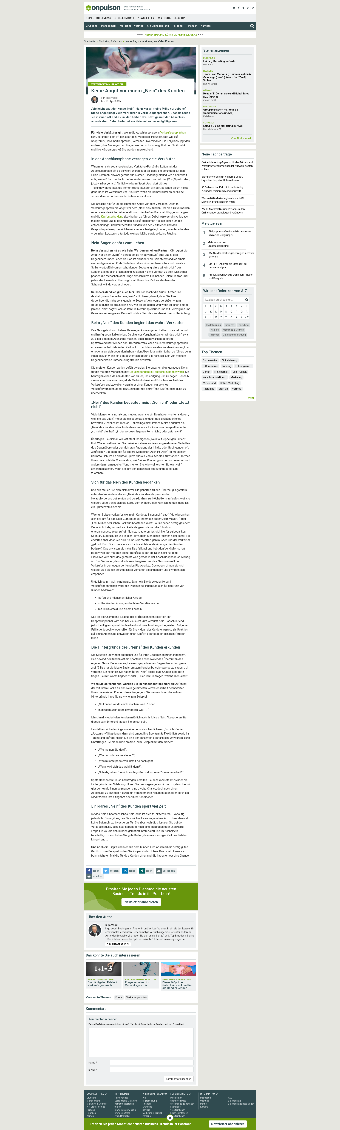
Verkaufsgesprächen (173, 132)
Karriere (206, 25)
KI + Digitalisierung (158, 25)
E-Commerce (210, 366)
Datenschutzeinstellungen (241, 1104)
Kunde (119, 997)
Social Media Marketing (126, 1101)
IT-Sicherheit (221, 371)
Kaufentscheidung (112, 216)
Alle (144, 1098)
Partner (203, 1104)
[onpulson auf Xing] (243, 8)
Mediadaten (176, 1098)
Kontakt (204, 1107)
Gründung (92, 25)
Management (108, 25)
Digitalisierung (213, 325)
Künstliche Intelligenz (214, 377)
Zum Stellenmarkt (241, 138)
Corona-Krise (210, 360)
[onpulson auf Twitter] (234, 8)
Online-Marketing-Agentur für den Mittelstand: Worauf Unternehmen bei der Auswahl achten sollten (227, 166)
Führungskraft (243, 366)
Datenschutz (234, 1101)
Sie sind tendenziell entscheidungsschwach (156, 372)
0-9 (247, 316)
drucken (97, 876)
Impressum (205, 1098)
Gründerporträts (122, 1113)
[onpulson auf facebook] (239, 8)
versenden (169, 870)
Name (93, 1062)
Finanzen (192, 25)
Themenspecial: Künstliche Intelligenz (170, 34)
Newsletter (146, 18)
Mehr (251, 397)
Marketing (236, 377)
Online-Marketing (229, 383)
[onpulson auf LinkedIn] (248, 8)
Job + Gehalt (240, 371)
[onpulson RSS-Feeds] (253, 8)
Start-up (223, 388)
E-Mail (93, 1069)
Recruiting (208, 388)
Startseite (89, 41)
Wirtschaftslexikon (172, 18)
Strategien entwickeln (125, 1110)
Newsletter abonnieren (141, 902)
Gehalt (206, 371)
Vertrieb (236, 388)
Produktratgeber (122, 1116)
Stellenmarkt (124, 18)
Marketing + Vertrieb (131, 25)
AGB (230, 1098)
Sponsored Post (178, 1101)
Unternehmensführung (234, 334)
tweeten (114, 870)
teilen (96, 870)
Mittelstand (209, 383)
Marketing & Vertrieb (110, 41)
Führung (226, 366)
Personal (177, 25)
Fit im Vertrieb (121, 1098)
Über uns (204, 1101)
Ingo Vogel (112, 97)
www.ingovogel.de (174, 939)
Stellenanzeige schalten (182, 1104)
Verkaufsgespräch (136, 997)
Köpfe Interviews (98, 18)
